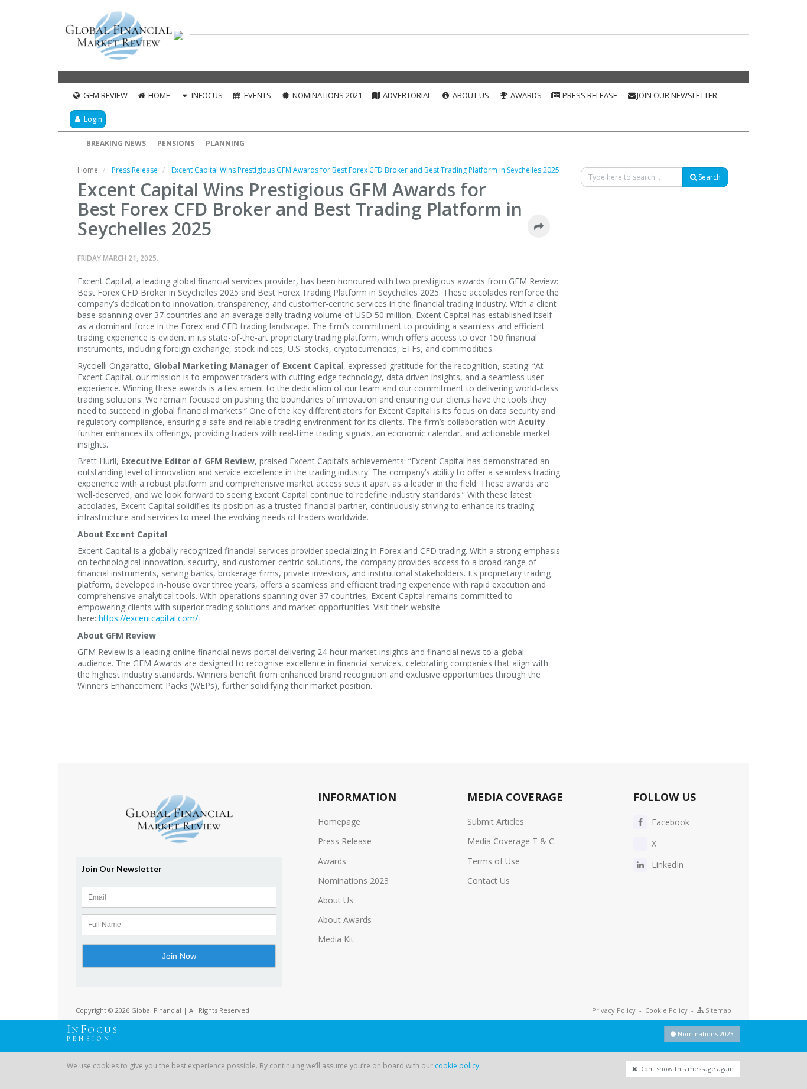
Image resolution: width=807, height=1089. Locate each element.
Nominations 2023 (353, 880)
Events (256, 95)
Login (92, 119)
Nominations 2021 (326, 95)
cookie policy (457, 1066)
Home (158, 95)
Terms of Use (493, 861)
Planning (225, 143)
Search (709, 177)
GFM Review (105, 95)
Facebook (669, 822)
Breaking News (116, 143)
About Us (470, 95)
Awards (525, 95)
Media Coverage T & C (510, 841)
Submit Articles (495, 821)
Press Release (589, 95)
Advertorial (406, 95)
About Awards (345, 919)
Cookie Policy (666, 1010)
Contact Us (488, 880)
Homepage (339, 821)
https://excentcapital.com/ (148, 618)
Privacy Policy (614, 1010)
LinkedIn (666, 864)
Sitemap (717, 1010)
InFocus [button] (206, 95)
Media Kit (336, 939)
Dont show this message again (685, 1068)
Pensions (175, 143)
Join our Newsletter (677, 95)
